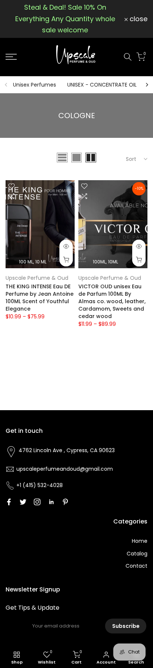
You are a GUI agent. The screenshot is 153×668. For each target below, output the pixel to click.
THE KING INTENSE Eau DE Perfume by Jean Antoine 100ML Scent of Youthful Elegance (40, 297)
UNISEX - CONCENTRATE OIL (102, 84)
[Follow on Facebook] (9, 501)
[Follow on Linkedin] (51, 501)
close (137, 19)
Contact (136, 566)
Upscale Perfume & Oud (37, 278)
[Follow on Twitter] (23, 501)
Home (139, 541)
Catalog (137, 553)
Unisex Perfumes (34, 84)
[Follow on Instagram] (37, 501)
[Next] (146, 84)
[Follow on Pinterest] (65, 501)
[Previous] (6, 84)
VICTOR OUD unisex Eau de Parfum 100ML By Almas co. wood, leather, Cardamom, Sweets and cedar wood (112, 301)
